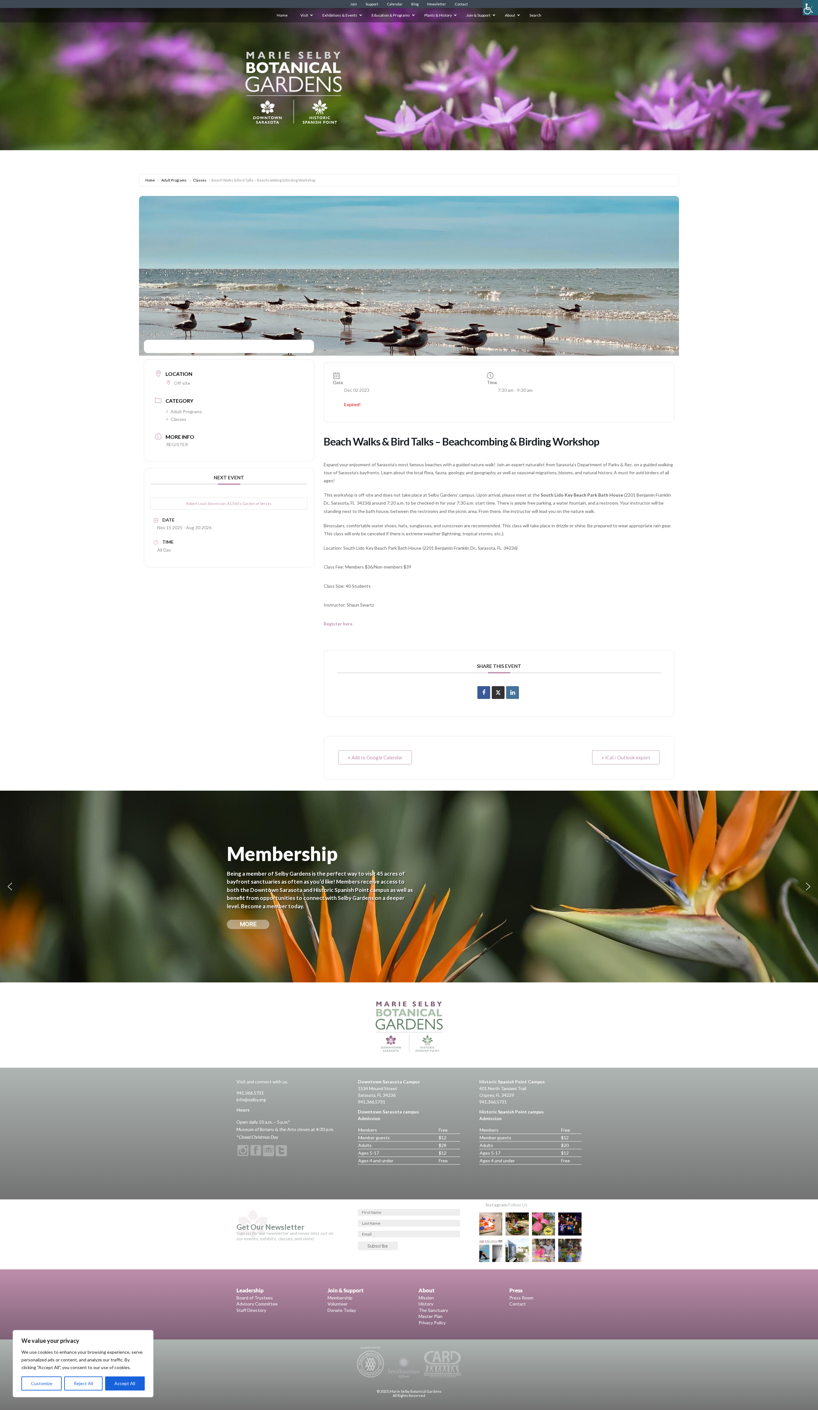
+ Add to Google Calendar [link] (375, 757)
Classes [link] (199, 180)
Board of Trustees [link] (254, 1297)
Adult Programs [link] (174, 180)
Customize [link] (41, 1383)
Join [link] (353, 4)
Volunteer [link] (338, 1303)
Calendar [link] (395, 4)
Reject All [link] (83, 1383)
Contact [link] (461, 4)
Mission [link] (426, 1297)
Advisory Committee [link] (257, 1303)
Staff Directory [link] (251, 1310)
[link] (810, 7)
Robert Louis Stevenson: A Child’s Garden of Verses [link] (229, 503)
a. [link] (398, 503)
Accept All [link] (124, 1383)
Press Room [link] (521, 1297)
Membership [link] (340, 1297)
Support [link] (372, 4)
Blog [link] (415, 4)
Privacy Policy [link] (432, 1322)
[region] (83, 1363)
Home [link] (150, 180)
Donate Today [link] (342, 1310)
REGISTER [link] (177, 444)
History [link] (426, 1303)
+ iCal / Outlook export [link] (625, 757)
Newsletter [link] (436, 4)
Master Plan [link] (431, 1316)
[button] (10, 886)
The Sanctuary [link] (433, 1310)
